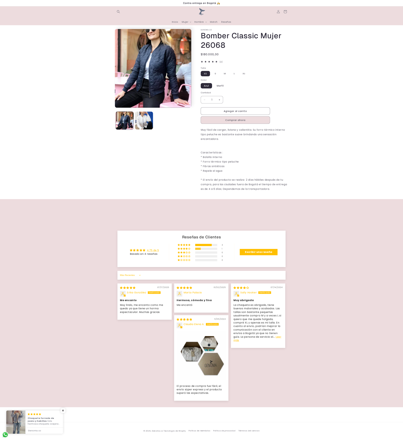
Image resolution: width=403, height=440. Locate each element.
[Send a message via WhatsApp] (5, 434)
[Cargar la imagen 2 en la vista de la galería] (144, 120)
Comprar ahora (235, 120)
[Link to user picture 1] (201, 356)
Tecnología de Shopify (175, 431)
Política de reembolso (199, 430)
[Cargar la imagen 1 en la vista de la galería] (124, 120)
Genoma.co (157, 431)
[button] (118, 11)
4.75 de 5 (153, 250)
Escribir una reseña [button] (258, 252)
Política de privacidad (224, 430)
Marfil (220, 85)
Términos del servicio (249, 430)
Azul (206, 85)
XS (205, 73)
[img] (128, 288)
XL (245, 74)
